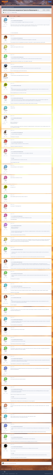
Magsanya (5, 227)
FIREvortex (5, 134)
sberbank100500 (5, 77)
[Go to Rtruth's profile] (5, 46)
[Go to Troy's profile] (5, 117)
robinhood (5, 58)
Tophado (5, 251)
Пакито (6, 370)
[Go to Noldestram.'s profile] (5, 405)
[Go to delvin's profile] (5, 37)
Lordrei (6, 180)
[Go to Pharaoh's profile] (5, 329)
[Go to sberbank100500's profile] (5, 75)
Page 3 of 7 (19, 16)
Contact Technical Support (12, 473)
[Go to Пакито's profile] (5, 368)
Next (14, 16)
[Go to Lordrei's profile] (5, 177)
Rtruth (6, 49)
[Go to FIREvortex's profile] (5, 131)
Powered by (48, 473)
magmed (5, 99)
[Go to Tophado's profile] (5, 248)
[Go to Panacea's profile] (5, 261)
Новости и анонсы (14, 12)
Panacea (5, 263)
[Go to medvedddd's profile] (5, 65)
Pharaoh (5, 360)
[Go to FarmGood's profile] (5, 196)
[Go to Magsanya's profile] (5, 224)
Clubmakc (5, 208)
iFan (5, 241)
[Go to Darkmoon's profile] (5, 19)
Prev (4, 16)
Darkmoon (5, 22)
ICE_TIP (6, 321)
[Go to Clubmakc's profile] (5, 205)
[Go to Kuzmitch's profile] (3, 12)
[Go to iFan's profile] (5, 239)
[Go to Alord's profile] (5, 84)
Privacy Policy (6, 473)
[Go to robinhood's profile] (5, 56)
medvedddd (5, 68)
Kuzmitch (5, 12)
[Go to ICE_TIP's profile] (5, 285)
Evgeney (5, 153)
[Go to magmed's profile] (5, 97)
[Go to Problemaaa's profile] (5, 107)
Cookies (16, 473)
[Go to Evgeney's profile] (5, 150)
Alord (5, 87)
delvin (5, 39)
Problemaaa (5, 110)
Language (3, 473)
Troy (5, 119)
